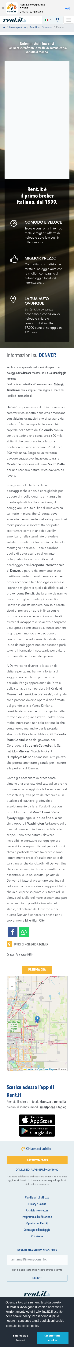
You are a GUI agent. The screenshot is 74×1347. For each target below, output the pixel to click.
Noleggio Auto (17, 27)
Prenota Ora (37, 969)
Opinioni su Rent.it (37, 1223)
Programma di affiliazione (37, 1217)
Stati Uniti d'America (41, 27)
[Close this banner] (3, 8)
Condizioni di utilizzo (37, 1197)
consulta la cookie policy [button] (22, 1325)
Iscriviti (37, 1278)
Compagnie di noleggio (37, 1230)
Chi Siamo (37, 1236)
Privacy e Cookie (37, 1204)
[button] (48, 20)
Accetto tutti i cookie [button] (52, 1338)
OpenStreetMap (45, 1069)
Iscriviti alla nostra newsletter (37, 1250)
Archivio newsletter (37, 1210)
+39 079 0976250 (37, 1160)
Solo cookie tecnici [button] (20, 1338)
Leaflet (29, 1069)
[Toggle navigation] (68, 20)
